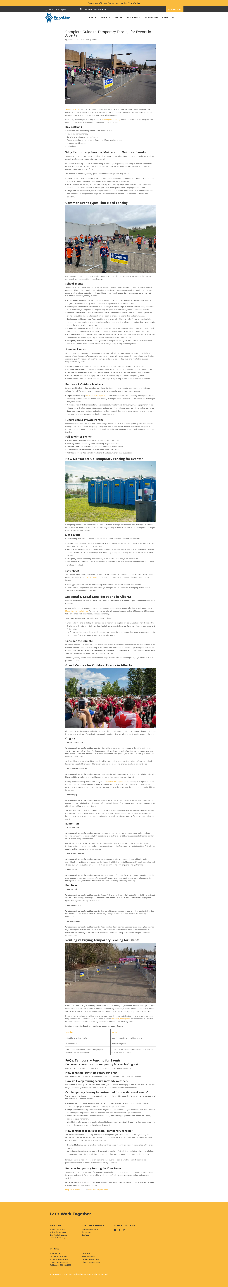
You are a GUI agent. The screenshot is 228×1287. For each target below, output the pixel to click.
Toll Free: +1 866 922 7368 (60, 1265)
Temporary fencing (72, 109)
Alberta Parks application (116, 781)
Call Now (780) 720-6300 (95, 9)
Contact (85, 1235)
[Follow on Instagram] (124, 1230)
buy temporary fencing (111, 119)
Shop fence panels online (75, 1190)
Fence (93, 18)
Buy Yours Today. (132, 3)
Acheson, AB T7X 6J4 (59, 1259)
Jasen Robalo (73, 39)
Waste (119, 18)
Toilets (105, 18)
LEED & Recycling (57, 1238)
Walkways (133, 18)
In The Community (58, 1232)
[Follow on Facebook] (120, 1230)
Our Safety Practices (58, 1235)
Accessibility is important (96, 395)
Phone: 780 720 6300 (59, 1262)
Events (94, 39)
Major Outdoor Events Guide (76, 611)
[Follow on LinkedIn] (115, 1230)
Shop (165, 18)
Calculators (86, 1232)
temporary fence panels (121, 1019)
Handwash (151, 18)
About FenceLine (57, 1229)
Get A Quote (174, 9)
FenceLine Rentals (92, 577)
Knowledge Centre (90, 1229)
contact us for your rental (98, 1190)
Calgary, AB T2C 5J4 (90, 1259)
